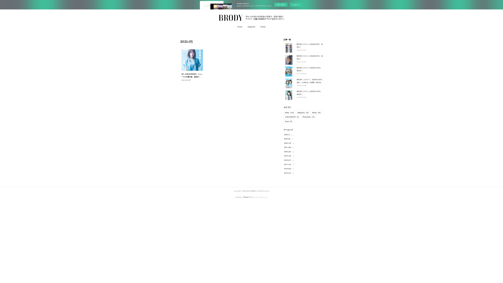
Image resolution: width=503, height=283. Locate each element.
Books (263, 26)
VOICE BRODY (292, 117)
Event (288, 121)
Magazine (251, 26)
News (289, 112)
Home (239, 26)
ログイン (296, 4)
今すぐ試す (281, 4)
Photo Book (308, 117)
